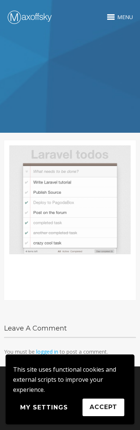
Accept (103, 407)
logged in (47, 351)
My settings (44, 407)
